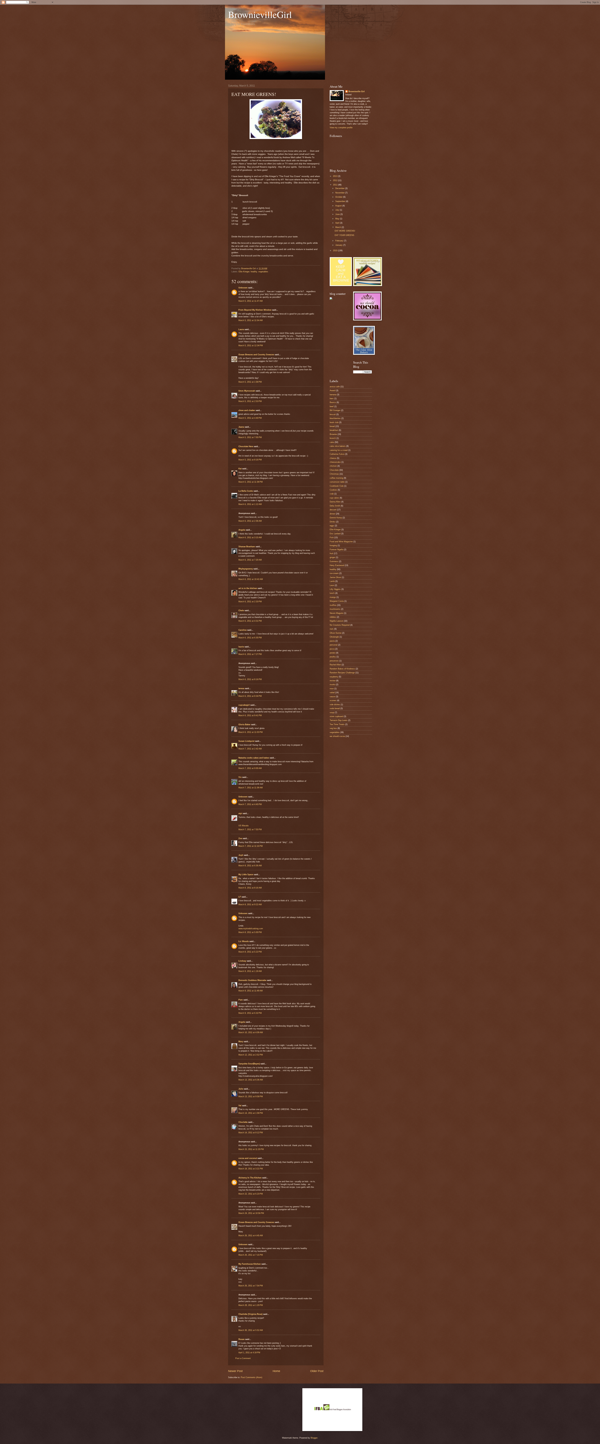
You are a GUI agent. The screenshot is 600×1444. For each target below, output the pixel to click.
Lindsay (242, 961)
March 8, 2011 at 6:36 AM (250, 865)
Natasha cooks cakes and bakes (253, 758)
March (338, 227)
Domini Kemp (336, 517)
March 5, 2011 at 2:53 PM (250, 401)
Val (239, 1105)
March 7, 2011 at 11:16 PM (250, 846)
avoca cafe (335, 386)
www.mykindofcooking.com (250, 928)
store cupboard (336, 716)
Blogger (314, 1438)
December (340, 188)
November (340, 193)
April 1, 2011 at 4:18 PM (249, 1352)
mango (333, 597)
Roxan (241, 1339)
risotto (332, 684)
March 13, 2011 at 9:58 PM (250, 1096)
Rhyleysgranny (245, 569)
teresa (241, 688)
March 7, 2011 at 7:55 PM (250, 829)
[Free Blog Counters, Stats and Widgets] (331, 299)
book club (334, 422)
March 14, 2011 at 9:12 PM (250, 1132)
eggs (332, 525)
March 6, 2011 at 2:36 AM (250, 521)
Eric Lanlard (335, 533)
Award (332, 390)
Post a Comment (243, 1358)
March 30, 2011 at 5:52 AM (250, 1330)
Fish (332, 537)
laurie (241, 647)
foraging (333, 545)
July (337, 210)
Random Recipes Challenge (342, 672)
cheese (333, 458)
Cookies (333, 490)
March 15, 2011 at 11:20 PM (251, 1149)
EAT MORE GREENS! (345, 231)
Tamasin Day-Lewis (338, 720)
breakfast (334, 430)
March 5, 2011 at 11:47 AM (250, 301)
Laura (241, 329)
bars (332, 398)
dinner (332, 514)
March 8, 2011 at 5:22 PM (250, 952)
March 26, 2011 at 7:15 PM (250, 1255)
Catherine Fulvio (337, 454)
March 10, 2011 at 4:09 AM (250, 1032)
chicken (333, 466)
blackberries (335, 418)
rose (332, 688)
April (337, 223)
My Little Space (245, 874)
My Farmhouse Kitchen (249, 1264)
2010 (335, 250)
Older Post (316, 1371)
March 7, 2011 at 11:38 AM (250, 787)
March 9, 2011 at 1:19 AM (250, 971)
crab (332, 494)
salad (332, 692)
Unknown (243, 288)
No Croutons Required (340, 625)
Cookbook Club (336, 486)
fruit (331, 553)
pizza (332, 649)
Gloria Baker (244, 724)
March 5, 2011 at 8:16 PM (250, 460)
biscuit (333, 414)
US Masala (243, 825)
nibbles (333, 617)
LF (239, 897)
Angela (241, 530)
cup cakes (334, 498)
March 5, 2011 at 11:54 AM (250, 320)
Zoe (240, 838)
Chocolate (334, 470)
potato (332, 653)
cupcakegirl (244, 705)
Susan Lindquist (246, 741)
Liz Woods (243, 941)
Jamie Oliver (335, 577)
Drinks (332, 522)
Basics (333, 402)
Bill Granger (335, 410)
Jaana (241, 427)
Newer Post (235, 1371)
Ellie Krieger (244, 271)
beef (332, 406)
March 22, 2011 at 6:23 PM (250, 1194)
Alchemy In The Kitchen (250, 1178)
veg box (333, 728)
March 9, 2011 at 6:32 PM (250, 1013)
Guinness (334, 561)
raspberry (334, 677)
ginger (332, 557)
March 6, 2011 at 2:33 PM (250, 601)
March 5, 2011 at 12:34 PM (250, 345)
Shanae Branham (246, 546)
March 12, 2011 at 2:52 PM (250, 1055)
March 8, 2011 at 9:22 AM (250, 904)
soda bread (335, 708)
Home (276, 1371)
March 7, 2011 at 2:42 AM (250, 749)
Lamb (332, 581)
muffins (333, 605)
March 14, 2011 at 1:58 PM (250, 1113)
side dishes (335, 704)
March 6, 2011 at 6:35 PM (250, 637)
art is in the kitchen (247, 588)
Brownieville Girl (356, 91)
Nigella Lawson (336, 621)
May (337, 218)
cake (332, 442)
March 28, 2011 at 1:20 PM (250, 1305)
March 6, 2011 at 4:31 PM (250, 621)
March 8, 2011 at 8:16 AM (250, 888)
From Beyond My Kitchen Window (254, 310)
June (337, 214)
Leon (332, 585)
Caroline (242, 630)
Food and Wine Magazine (341, 541)
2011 (335, 185)
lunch (332, 593)
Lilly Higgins (335, 589)
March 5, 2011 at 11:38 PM (250, 482)
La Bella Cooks (245, 491)
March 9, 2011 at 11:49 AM (250, 991)
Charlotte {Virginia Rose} (250, 1314)
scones (333, 700)
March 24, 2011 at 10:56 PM (251, 1213)
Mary (240, 1041)
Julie (240, 1089)
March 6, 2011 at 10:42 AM (250, 579)
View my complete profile (341, 127)
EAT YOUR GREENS (344, 235)
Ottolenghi (334, 637)
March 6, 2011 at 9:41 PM (250, 715)
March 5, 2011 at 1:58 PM (250, 382)
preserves (334, 661)
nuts (332, 629)
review (332, 680)
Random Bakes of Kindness (342, 669)
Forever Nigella (336, 549)
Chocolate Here (245, 446)
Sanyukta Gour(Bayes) (249, 1063)
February (339, 240)
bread (332, 426)
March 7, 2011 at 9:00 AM (250, 768)
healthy (254, 271)
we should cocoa (337, 736)
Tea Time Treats (337, 724)
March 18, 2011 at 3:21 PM (250, 1168)
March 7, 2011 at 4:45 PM (250, 804)
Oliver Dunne (335, 633)
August (338, 206)
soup (332, 712)
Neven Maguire (336, 613)
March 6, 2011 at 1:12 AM (250, 504)
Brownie (333, 434)
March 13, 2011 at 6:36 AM (250, 1080)
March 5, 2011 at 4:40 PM (250, 418)
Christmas (334, 474)
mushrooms (335, 609)
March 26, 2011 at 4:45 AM (250, 1235)
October (339, 197)
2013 (335, 176)
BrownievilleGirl (260, 14)
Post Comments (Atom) (251, 1377)
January (339, 245)
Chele (241, 610)
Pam (240, 1000)
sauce (332, 696)
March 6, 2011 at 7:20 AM (250, 560)
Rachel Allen (335, 664)
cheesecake (335, 462)
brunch (333, 438)
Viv (240, 777)
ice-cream (334, 573)
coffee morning (336, 478)
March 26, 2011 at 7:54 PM (250, 1285)
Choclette (243, 1122)
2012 (335, 180)
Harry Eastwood (337, 565)
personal (333, 645)
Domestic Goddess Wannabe (252, 980)
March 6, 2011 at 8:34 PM (250, 696)
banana (333, 394)
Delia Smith (335, 506)
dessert (333, 510)
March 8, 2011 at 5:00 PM (250, 932)
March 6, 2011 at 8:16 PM (250, 679)
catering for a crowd (339, 450)
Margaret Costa (337, 601)
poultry (333, 657)
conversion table (337, 482)
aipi (240, 813)
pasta (332, 641)
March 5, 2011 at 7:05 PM (250, 437)
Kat (240, 468)
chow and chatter (246, 410)
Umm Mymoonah (246, 391)
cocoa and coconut (248, 1158)
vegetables (263, 271)
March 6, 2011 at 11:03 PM (250, 732)
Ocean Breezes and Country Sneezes (256, 354)
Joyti (240, 855)
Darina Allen (335, 502)
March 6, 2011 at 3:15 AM (250, 537)
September (340, 201)
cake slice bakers (338, 446)
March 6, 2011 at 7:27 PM (250, 654)
